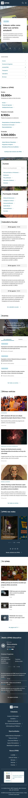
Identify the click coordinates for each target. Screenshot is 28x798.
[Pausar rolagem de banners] (23, 48)
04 (19, 48)
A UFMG (13, 755)
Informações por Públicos (13, 726)
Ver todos (5, 211)
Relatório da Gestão (13, 721)
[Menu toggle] (26, 3)
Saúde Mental (6, 205)
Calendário (5, 73)
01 (5, 48)
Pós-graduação (7, 177)
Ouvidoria (12, 718)
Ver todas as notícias (13, 503)
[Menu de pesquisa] (23, 3)
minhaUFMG (5, 67)
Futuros (20, 339)
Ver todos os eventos (13, 383)
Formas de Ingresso (7, 64)
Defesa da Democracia (8, 198)
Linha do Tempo (13, 757)
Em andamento (7, 339)
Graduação (6, 175)
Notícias (13, 762)
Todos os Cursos (13, 738)
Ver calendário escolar (13, 307)
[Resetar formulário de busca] (24, 168)
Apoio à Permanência (13, 743)
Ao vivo (9, 642)
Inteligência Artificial (8, 200)
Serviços (4, 77)
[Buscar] (22, 168)
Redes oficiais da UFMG (13, 552)
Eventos (13, 765)
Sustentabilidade (7, 208)
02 (10, 48)
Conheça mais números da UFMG (13, 151)
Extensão (5, 183)
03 (14, 48)
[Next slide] (18, 542)
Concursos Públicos (13, 740)
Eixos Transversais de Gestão (13, 723)
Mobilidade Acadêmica (13, 745)
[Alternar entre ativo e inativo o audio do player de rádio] (7, 649)
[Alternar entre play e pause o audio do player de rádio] (3, 646)
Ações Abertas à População (13, 735)
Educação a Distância (8, 180)
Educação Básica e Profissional (10, 172)
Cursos (4, 61)
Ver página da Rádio (13, 697)
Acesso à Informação (13, 716)
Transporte (5, 70)
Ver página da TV (13, 627)
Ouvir (4, 678)
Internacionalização (8, 203)
